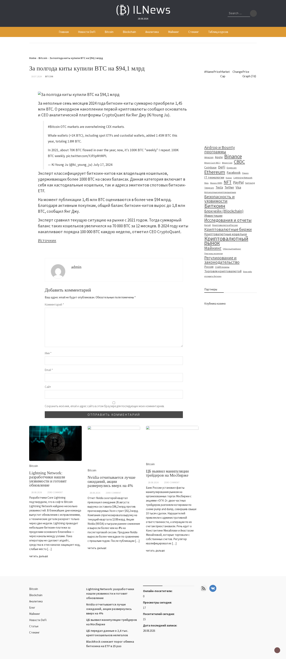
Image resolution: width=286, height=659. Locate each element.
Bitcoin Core (227, 163)
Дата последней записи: (160, 625)
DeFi (221, 167)
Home (32, 58)
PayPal (238, 182)
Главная (64, 32)
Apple (219, 157)
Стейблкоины (222, 266)
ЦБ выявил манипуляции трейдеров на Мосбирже (167, 473)
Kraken (229, 178)
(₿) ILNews (143, 9)
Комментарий (54, 304)
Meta (206, 183)
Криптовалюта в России (225, 225)
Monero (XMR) (216, 183)
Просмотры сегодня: (157, 602)
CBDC (239, 162)
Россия (208, 267)
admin (76, 267)
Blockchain (129, 32)
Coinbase (210, 167)
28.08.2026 (36, 492)
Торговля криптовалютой (222, 271)
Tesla (219, 187)
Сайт (48, 387)
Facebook (233, 172)
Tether (229, 187)
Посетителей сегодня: (159, 614)
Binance (233, 156)
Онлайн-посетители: (158, 591)
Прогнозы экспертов (213, 253)
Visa (238, 187)
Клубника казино (215, 303)
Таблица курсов (218, 32)
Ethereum (214, 172)
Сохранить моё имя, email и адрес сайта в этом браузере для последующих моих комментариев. (105, 406)
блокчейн (247, 271)
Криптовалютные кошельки (225, 234)
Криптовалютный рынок (226, 240)
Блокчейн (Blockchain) (223, 211)
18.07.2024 (36, 76)
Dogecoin (232, 167)
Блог (32, 607)
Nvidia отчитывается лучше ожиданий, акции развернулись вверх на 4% (111, 481)
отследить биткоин (212, 276)
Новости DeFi (86, 32)
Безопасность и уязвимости (219, 198)
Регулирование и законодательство (222, 260)
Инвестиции (213, 216)
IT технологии (214, 177)
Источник (47, 240)
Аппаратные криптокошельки (220, 192)
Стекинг (193, 32)
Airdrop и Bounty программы (219, 149)
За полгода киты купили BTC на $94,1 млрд (76, 58)
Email (49, 370)
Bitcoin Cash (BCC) (212, 163)
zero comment (55, 492)
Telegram (209, 187)
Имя (48, 353)
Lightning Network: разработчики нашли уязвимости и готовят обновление (48, 479)
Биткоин (214, 206)
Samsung (250, 182)
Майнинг (173, 32)
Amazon (208, 157)
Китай (207, 225)
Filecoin (245, 173)
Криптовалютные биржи (228, 229)
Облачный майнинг (232, 249)
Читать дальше (38, 556)
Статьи (33, 626)
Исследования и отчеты (228, 220)
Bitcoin (109, 32)
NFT (228, 182)
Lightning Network (242, 177)
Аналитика (152, 32)
